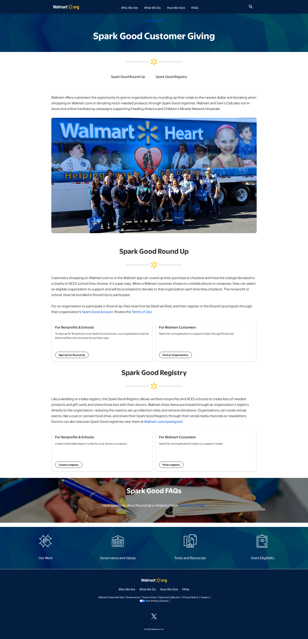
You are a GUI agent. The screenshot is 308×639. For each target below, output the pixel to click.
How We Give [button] (176, 7)
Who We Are (127, 589)
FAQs (194, 7)
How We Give (169, 589)
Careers (205, 597)
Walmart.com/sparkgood (163, 421)
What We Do (147, 589)
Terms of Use (142, 311)
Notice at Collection (169, 597)
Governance (133, 597)
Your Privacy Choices (157, 600)
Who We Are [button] (129, 7)
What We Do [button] (152, 7)
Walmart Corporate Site (111, 597)
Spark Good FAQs (191, 505)
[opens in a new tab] (45, 541)
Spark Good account (97, 311)
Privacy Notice (190, 597)
